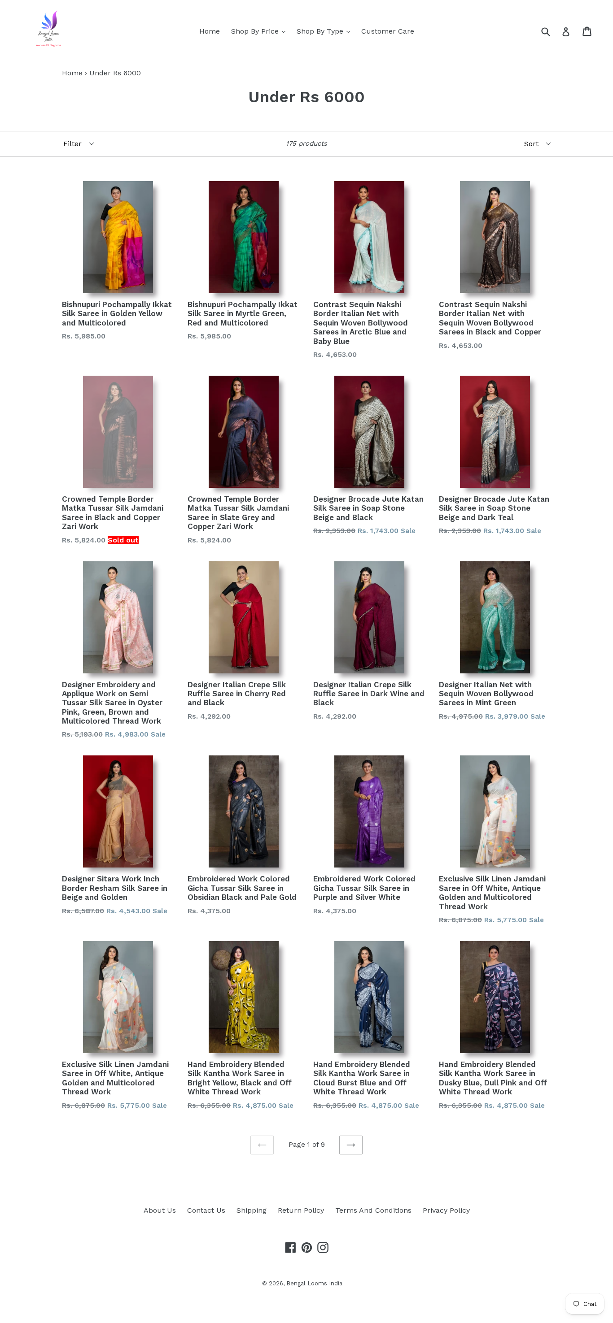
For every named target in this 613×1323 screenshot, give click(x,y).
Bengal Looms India (314, 1283)
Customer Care (387, 31)
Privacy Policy (446, 1210)
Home (209, 31)
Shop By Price (260, 30)
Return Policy (301, 1210)
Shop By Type (326, 30)
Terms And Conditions (373, 1210)
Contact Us (206, 1210)
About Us (160, 1210)
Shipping (251, 1210)
